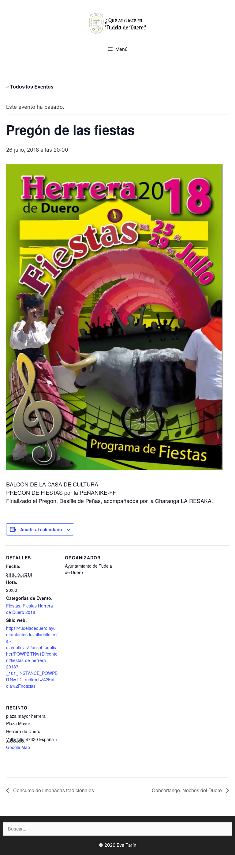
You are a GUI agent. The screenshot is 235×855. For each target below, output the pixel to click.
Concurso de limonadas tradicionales (53, 790)
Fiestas (13, 606)
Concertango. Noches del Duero (187, 790)
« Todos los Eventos (30, 86)
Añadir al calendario (41, 529)
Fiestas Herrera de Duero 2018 (29, 609)
